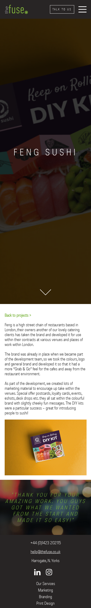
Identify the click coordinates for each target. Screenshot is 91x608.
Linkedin (37, 572)
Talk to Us (62, 9)
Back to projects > (18, 315)
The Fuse (16, 9)
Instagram (49, 572)
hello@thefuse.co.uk (45, 551)
